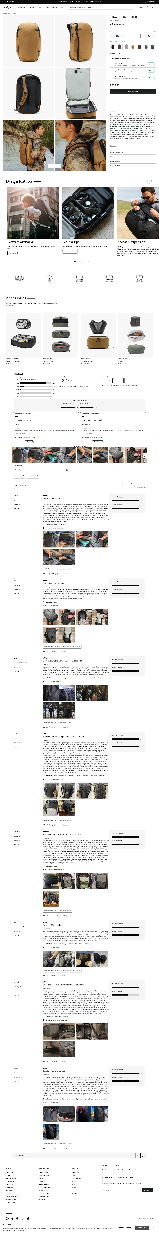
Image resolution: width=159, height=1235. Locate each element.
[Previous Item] (143, 181)
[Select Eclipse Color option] (139, 47)
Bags (39, 7)
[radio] (113, 47)
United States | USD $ (146, 1219)
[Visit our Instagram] (7, 1218)
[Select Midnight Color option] (153, 47)
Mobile (46, 7)
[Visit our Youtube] (17, 1218)
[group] (133, 36)
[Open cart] (152, 7)
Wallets (54, 7)
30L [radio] (133, 36)
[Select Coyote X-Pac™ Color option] (133, 47)
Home (4, 13)
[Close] (154, 1228)
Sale (61, 7)
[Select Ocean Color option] (146, 47)
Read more (113, 146)
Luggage (32, 7)
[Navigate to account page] (147, 7)
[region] (79, 1227)
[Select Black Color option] (113, 47)
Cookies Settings (124, 1228)
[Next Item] (149, 181)
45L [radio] (148, 36)
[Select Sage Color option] (120, 47)
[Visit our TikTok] (22, 1218)
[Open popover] (126, 47)
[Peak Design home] (8, 7)
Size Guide (153, 31)
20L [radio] (117, 36)
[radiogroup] (133, 68)
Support (141, 7)
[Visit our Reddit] (27, 1218)
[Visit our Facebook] (12, 1218)
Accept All (142, 1228)
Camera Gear (21, 7)
